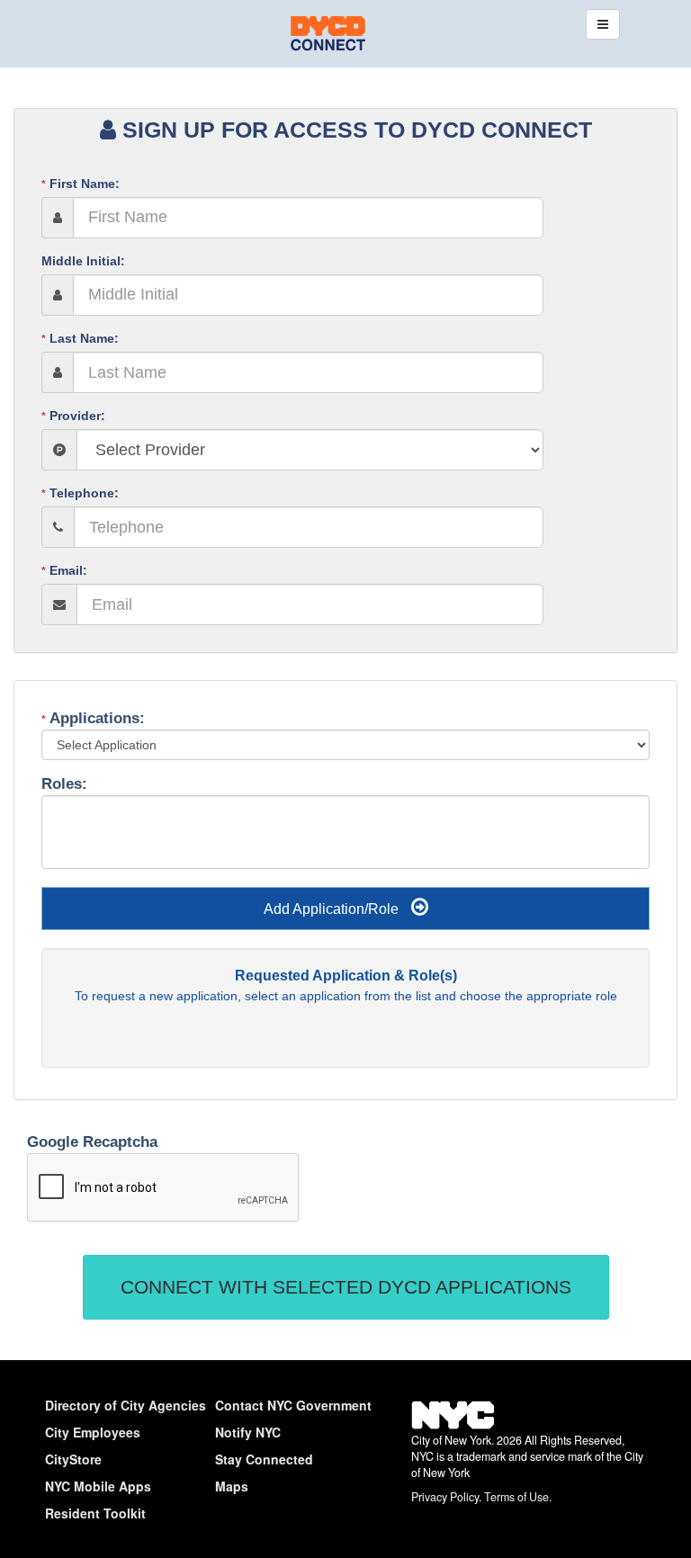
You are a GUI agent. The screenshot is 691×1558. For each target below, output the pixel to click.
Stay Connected (264, 1459)
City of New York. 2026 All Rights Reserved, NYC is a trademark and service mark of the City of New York (527, 1457)
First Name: (80, 183)
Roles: (66, 783)
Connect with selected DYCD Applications (346, 1286)
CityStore (73, 1459)
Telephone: (80, 493)
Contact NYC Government (293, 1405)
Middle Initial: (83, 261)
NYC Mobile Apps (98, 1486)
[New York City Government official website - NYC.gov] (452, 1425)
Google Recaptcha (92, 1142)
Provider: (73, 415)
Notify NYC (248, 1432)
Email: (64, 570)
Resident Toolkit (95, 1513)
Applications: (93, 718)
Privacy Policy (445, 1497)
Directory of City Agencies (125, 1405)
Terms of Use (516, 1497)
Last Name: (80, 338)
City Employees (92, 1432)
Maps (231, 1486)
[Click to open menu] (603, 24)
